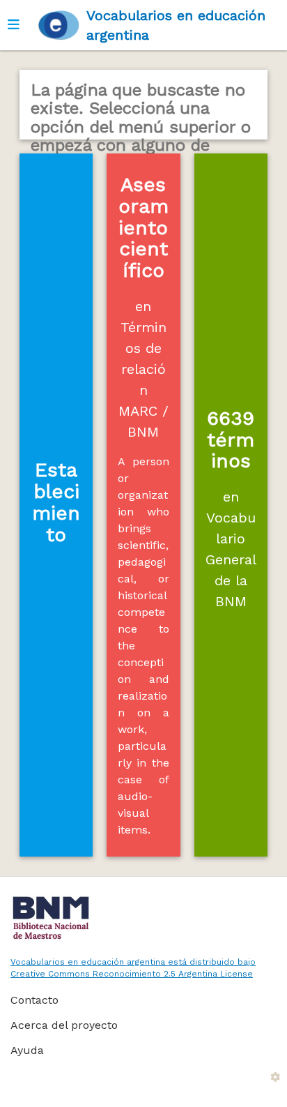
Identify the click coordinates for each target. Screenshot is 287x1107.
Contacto (34, 1000)
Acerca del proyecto (64, 1025)
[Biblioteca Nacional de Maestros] (138, 918)
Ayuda (27, 1050)
